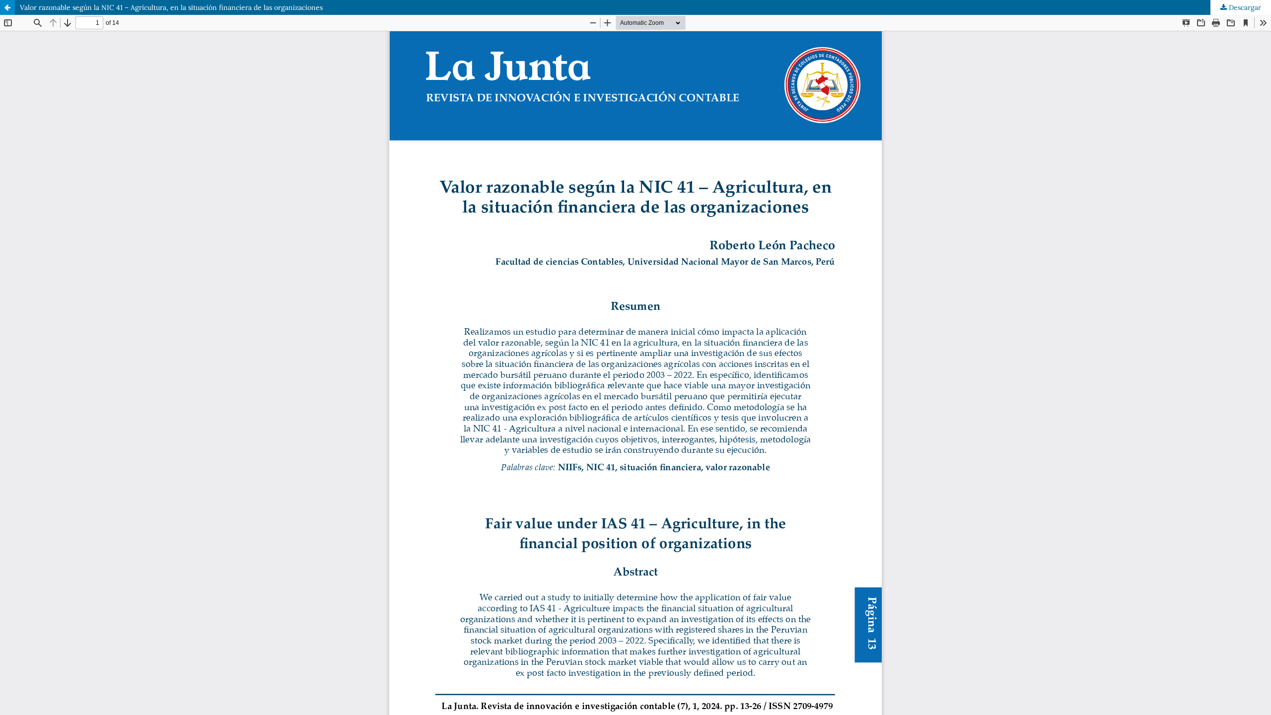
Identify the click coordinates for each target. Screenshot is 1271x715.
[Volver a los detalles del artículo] (7, 7)
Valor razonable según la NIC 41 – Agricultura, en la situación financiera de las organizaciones (171, 7)
